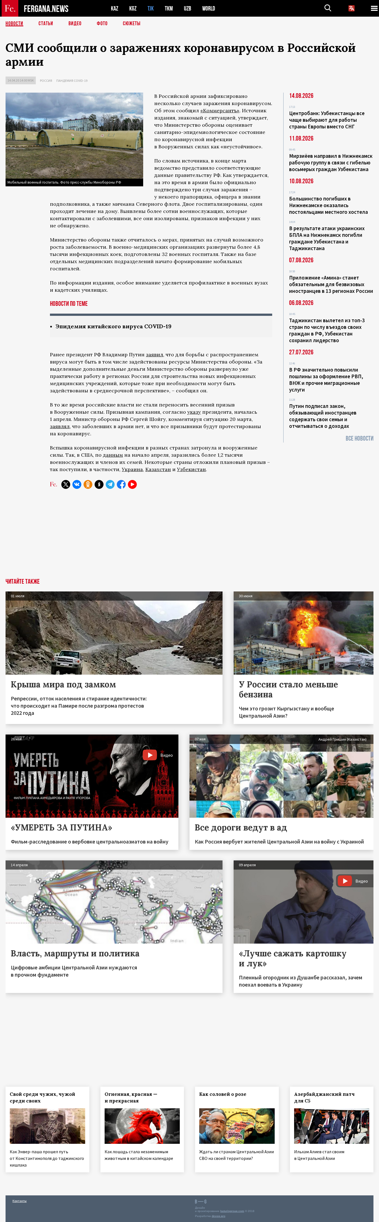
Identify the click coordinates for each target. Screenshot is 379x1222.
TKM (169, 8)
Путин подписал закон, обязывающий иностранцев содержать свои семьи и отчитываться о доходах (323, 416)
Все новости (359, 439)
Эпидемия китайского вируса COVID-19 (113, 326)
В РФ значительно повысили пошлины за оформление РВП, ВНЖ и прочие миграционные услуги (326, 379)
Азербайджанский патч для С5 (324, 1097)
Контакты (19, 1201)
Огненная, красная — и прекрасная (131, 1097)
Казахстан (158, 469)
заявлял (60, 426)
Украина (132, 469)
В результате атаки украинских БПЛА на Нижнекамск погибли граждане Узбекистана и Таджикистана (327, 238)
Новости (14, 23)
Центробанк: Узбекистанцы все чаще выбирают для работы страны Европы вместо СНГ (327, 120)
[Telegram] (110, 484)
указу (194, 412)
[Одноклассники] (88, 484)
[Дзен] (99, 484)
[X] (65, 484)
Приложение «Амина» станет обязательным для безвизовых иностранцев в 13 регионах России (331, 284)
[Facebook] (121, 484)
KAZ (114, 8)
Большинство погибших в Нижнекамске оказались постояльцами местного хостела (328, 205)
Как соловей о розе (222, 1094)
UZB (187, 8)
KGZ (133, 8)
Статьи (46, 23)
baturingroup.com (232, 1211)
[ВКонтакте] (76, 484)
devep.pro (218, 1216)
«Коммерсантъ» (219, 110)
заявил (154, 354)
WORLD (208, 8)
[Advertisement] (189, 537)
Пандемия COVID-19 (71, 80)
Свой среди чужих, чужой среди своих (42, 1097)
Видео (75, 23)
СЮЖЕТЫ (132, 23)
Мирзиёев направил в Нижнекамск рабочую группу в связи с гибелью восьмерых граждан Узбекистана (331, 162)
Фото (102, 23)
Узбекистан (191, 469)
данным (113, 455)
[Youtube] (132, 484)
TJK (151, 8)
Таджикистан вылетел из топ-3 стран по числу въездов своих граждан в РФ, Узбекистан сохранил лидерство (327, 330)
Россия (46, 80)
